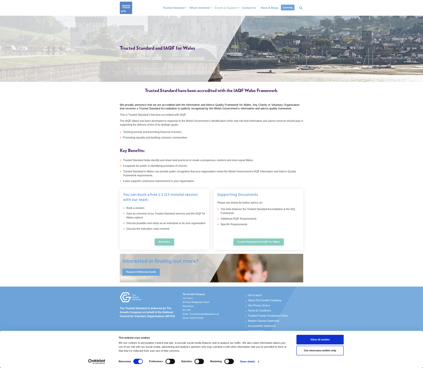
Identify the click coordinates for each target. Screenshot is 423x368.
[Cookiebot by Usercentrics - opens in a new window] (96, 361)
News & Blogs (269, 7)
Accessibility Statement (261, 326)
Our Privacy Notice (259, 305)
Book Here (164, 241)
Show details (247, 361)
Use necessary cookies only (320, 350)
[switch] (170, 361)
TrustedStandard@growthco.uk (204, 314)
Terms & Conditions (259, 310)
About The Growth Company (264, 300)
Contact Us (249, 7)
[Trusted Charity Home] (126, 8)
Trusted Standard (174, 7)
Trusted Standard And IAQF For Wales (258, 241)
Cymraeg (288, 7)
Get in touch (255, 295)
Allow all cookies (320, 339)
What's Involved (200, 7)
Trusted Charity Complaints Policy (268, 315)
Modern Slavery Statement (263, 320)
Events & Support (225, 7)
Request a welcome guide (141, 272)
